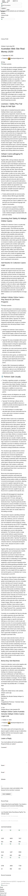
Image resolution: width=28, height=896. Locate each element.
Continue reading (5, 734)
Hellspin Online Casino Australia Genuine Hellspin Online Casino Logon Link (12, 714)
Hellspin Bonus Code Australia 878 (10, 709)
